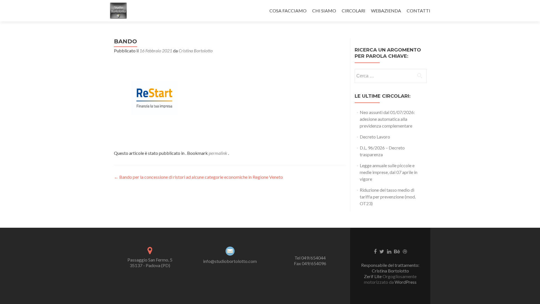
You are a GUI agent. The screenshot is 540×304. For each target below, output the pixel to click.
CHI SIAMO (324, 10)
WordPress (405, 282)
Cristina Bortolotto (196, 50)
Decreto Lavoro (375, 136)
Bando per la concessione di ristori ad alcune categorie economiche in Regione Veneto (198, 177)
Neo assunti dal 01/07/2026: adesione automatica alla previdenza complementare (387, 118)
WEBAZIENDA (386, 10)
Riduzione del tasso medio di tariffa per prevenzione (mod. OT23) (388, 196)
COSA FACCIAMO (288, 10)
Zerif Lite (373, 276)
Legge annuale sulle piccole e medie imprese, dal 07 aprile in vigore (388, 172)
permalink (218, 153)
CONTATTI (418, 10)
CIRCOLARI (353, 10)
